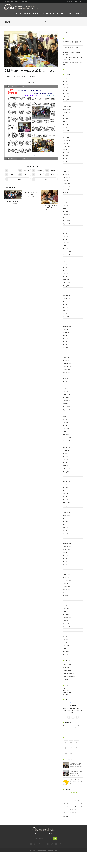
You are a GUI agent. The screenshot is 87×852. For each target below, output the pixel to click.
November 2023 (67, 180)
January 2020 (66, 323)
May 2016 (65, 459)
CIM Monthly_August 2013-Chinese (74, 21)
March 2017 (66, 428)
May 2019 (65, 348)
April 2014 (65, 530)
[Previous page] (6, 86)
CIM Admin (9, 76)
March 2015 (66, 499)
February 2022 (66, 245)
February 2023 (66, 208)
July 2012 (65, 596)
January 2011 (66, 651)
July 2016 (65, 453)
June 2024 (65, 159)
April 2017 (65, 425)
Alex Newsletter (67, 664)
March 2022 (66, 242)
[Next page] (8, 86)
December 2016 (67, 437)
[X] (63, 2)
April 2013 (65, 568)
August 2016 (66, 450)
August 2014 (66, 518)
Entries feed (66, 690)
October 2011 (66, 623)
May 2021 (65, 273)
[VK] (72, 2)
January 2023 (66, 211)
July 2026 (65, 81)
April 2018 (65, 388)
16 (75, 807)
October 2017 (66, 407)
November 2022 (67, 217)
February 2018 (66, 394)
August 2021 (66, 264)
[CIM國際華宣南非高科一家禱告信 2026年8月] (66, 765)
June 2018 (65, 382)
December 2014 (67, 509)
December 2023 (67, 177)
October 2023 (66, 183)
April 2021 (65, 276)
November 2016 (67, 441)
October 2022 (66, 221)
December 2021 (67, 252)
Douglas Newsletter (68, 670)
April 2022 (65, 239)
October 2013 (66, 549)
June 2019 (65, 345)
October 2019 (66, 332)
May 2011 (65, 639)
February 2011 (66, 648)
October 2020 (66, 295)
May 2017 (65, 422)
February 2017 (66, 431)
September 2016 (67, 447)
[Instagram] (74, 2)
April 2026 (65, 90)
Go (55, 838)
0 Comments (79, 766)
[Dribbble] (69, 2)
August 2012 (66, 592)
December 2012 (67, 580)
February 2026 (66, 97)
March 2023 (66, 205)
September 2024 (67, 149)
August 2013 (66, 555)
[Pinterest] (67, 2)
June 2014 (65, 524)
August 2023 (66, 190)
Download (31, 82)
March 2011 (66, 645)
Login (22, 1)
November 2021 (67, 255)
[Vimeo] (78, 2)
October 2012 (66, 586)
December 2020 (67, 289)
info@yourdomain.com (12, 1)
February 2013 (66, 574)
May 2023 (65, 199)
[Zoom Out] (18, 86)
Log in (64, 688)
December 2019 (67, 326)
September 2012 (67, 589)
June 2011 (65, 636)
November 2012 (67, 583)
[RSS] (82, 2)
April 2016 (65, 462)
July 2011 (65, 633)
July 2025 (65, 118)
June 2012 (65, 599)
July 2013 (65, 558)
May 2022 (65, 236)
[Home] (45, 21)
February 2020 (66, 320)
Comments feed (67, 692)
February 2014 (66, 537)
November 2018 (67, 366)
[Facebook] (65, 2)
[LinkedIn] (66, 748)
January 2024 (66, 174)
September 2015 (67, 481)
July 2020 (65, 304)
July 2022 (65, 230)
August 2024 (66, 152)
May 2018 (65, 385)
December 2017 (67, 400)
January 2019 (66, 360)
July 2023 (65, 193)
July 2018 (65, 379)
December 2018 (67, 363)
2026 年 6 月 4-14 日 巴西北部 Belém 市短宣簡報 (76, 781)
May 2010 (65, 655)
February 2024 (66, 171)
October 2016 (66, 444)
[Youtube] (76, 2)
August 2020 (66, 301)
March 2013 (66, 571)
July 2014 (65, 521)
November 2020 (67, 292)
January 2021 (66, 286)
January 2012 (66, 614)
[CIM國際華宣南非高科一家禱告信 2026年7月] (66, 773)
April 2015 (65, 496)
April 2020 (65, 314)
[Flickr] (47, 844)
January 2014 (66, 540)
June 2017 (65, 419)
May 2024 (65, 162)
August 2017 (66, 413)
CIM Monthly (32, 76)
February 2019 (66, 357)
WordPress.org (66, 694)
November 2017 (67, 403)
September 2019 (67, 335)
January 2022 (66, 248)
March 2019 (66, 354)
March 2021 (66, 279)
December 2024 (67, 140)
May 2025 (65, 124)
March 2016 (66, 465)
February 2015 (66, 503)
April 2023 (65, 202)
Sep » (67, 816)
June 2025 (65, 121)
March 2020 (66, 317)
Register (26, 1)
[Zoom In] (20, 86)
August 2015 (66, 484)
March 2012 (66, 608)
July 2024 (65, 155)
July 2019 (65, 341)
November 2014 (67, 512)
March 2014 (66, 534)
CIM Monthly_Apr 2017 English (31, 193)
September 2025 (67, 112)
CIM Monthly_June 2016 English (49, 207)
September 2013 (67, 552)
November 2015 (67, 478)
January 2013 (66, 577)
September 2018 (67, 372)
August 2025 (66, 115)
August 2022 (66, 227)
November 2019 (67, 329)
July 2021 (65, 267)
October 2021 (66, 258)
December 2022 (67, 214)
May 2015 (65, 493)
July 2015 (65, 487)
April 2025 (65, 128)
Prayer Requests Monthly (69, 673)
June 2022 (65, 233)
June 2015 (65, 490)
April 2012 (65, 605)
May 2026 (65, 87)
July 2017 (65, 416)
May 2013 (65, 565)
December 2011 (67, 617)
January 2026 (66, 100)
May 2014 (65, 527)
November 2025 (67, 106)
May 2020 (65, 310)
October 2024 (66, 146)
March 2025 (66, 131)
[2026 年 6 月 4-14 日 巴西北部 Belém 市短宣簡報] (66, 782)
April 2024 (65, 165)
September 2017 (67, 410)
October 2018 (66, 369)
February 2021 (66, 283)
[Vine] (80, 2)
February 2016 (66, 468)
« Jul (64, 816)
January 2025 (66, 137)
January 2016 (66, 472)
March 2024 (66, 168)
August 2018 (66, 376)
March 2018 (66, 391)
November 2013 (67, 546)
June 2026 (65, 84)
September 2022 (67, 224)
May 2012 (65, 602)
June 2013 (65, 561)
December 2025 (67, 103)
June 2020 (65, 307)
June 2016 (65, 456)
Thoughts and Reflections (69, 676)
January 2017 (66, 434)
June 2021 (65, 270)
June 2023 (65, 196)
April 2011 (65, 642)
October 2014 (66, 515)
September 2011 (67, 627)
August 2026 (66, 78)
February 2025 (66, 134)
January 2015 (66, 506)
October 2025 (66, 109)
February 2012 (66, 611)
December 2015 (67, 475)
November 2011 (67, 620)
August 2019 (66, 338)
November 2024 (67, 143)
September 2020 (67, 298)
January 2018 (66, 397)
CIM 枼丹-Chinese (13, 201)
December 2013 (67, 543)
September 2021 (67, 261)
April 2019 (65, 351)
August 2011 (66, 630)
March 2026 (66, 93)
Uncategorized (66, 679)
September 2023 (67, 186)
